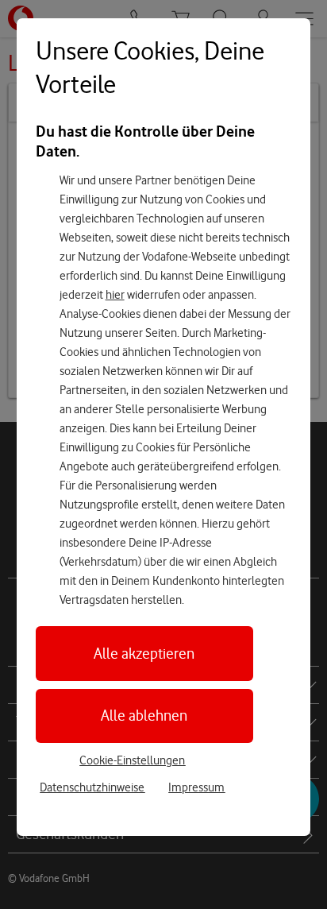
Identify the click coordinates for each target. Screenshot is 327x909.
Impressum (196, 787)
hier (115, 295)
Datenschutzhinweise (92, 787)
